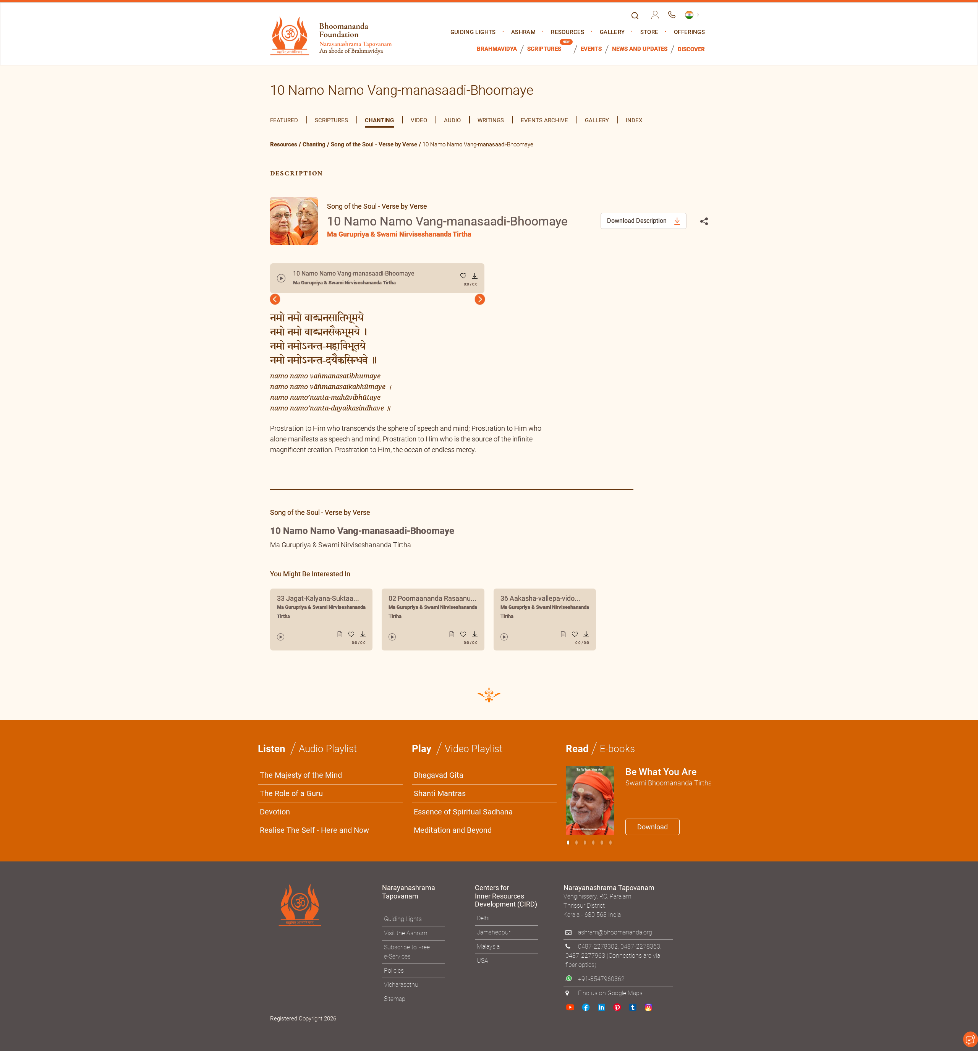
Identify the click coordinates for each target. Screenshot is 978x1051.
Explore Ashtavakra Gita (615, 600)
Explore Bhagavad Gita (527, 600)
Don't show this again (519, 618)
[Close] (651, 419)
